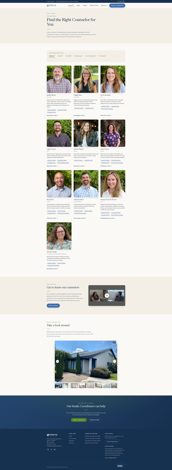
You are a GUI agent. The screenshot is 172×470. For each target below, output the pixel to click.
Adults (78, 5)
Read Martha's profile (52, 268)
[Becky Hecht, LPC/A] (113, 133)
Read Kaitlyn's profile (79, 166)
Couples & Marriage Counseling (92, 438)
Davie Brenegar (106, 95)
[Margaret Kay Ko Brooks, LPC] (113, 183)
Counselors (71, 5)
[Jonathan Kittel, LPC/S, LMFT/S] (86, 183)
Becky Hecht (105, 149)
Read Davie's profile (105, 115)
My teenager (78, 56)
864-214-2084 (51, 1)
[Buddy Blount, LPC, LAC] (59, 79)
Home (48, 13)
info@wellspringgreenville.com (54, 446)
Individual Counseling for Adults (92, 436)
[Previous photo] (57, 361)
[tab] (58, 385)
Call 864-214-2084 (94, 420)
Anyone (52, 56)
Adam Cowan (51, 149)
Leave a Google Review (110, 457)
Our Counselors (73, 438)
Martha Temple (52, 252)
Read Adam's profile (52, 166)
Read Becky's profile (106, 166)
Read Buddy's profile (52, 115)
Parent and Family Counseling (107, 108)
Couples (85, 5)
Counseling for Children (62, 110)
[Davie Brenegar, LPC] (113, 79)
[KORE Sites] (120, 466)
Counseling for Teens (51, 112)
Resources (103, 5)
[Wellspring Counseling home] (51, 5)
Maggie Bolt (77, 95)
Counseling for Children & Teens (93, 440)
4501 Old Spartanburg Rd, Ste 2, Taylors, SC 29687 (67, 1)
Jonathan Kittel (79, 199)
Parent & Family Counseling (91, 443)
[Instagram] (51, 449)
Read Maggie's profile (79, 115)
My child (69, 56)
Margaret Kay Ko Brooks (109, 199)
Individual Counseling (52, 110)
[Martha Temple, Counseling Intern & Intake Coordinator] (59, 236)
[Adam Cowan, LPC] (59, 133)
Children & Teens (94, 5)
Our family (102, 56)
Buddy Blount (51, 95)
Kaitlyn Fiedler (78, 149)
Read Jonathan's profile (79, 218)
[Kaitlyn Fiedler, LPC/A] (86, 133)
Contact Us (71, 443)
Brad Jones (50, 199)
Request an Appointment (117, 5)
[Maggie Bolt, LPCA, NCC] (86, 79)
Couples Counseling (115, 106)
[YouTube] (54, 449)
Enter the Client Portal (112, 441)
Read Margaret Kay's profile (107, 218)
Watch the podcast (53, 305)
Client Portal (121, 1)
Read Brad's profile (51, 218)
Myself (60, 56)
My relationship (91, 56)
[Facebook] (48, 449)
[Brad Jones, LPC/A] (59, 183)
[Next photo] (114, 361)
